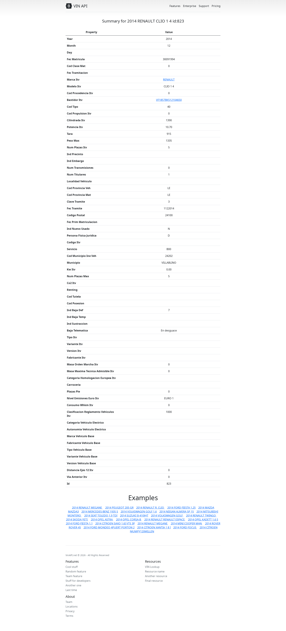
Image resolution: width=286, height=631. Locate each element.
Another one (73, 585)
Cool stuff (72, 567)
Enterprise (189, 6)
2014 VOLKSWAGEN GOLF (167, 515)
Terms (69, 616)
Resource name (155, 571)
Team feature (74, 576)
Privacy (70, 611)
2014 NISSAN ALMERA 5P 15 (176, 511)
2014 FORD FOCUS (185, 527)
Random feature (76, 571)
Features (174, 6)
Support (204, 6)
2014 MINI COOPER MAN (186, 523)
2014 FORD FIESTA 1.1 (79, 523)
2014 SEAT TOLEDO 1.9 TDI (100, 515)
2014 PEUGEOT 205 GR (119, 507)
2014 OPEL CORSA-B (129, 519)
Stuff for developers (78, 581)
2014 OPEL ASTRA (102, 519)
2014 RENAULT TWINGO (201, 515)
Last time (71, 590)
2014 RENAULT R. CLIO (150, 507)
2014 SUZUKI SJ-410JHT (134, 515)
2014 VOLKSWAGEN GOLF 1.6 (139, 511)
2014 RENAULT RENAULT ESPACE (164, 519)
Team (69, 602)
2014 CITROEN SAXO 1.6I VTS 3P (115, 523)
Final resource (154, 581)
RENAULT (169, 79)
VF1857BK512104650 (169, 100)
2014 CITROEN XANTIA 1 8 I (154, 527)
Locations (72, 606)
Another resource (156, 576)
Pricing (216, 6)
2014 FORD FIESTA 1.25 (181, 507)
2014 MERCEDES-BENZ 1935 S (99, 511)
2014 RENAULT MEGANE (87, 507)
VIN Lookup (152, 567)
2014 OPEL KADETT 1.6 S (203, 519)
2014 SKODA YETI (77, 519)
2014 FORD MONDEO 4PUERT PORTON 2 (109, 527)
